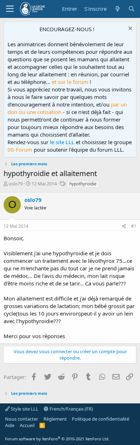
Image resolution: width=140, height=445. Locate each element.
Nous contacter (21, 419)
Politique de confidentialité (100, 419)
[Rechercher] (132, 8)
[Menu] (9, 9)
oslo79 (16, 183)
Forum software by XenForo (57, 438)
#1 (133, 226)
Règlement (55, 419)
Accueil (27, 425)
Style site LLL (24, 409)
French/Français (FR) (70, 409)
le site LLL (62, 142)
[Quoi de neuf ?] (117, 8)
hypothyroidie (83, 184)
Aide (9, 425)
